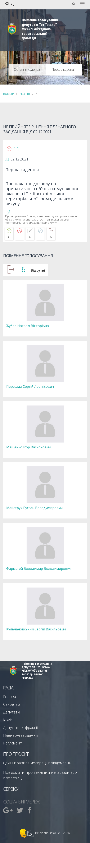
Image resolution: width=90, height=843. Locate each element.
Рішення (25, 94)
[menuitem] (8, 810)
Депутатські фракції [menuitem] (20, 727)
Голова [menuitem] (9, 696)
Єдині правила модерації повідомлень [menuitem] (37, 762)
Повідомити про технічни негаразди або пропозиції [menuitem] (40, 775)
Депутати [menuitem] (11, 712)
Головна (8, 94)
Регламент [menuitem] (12, 742)
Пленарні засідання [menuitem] (20, 735)
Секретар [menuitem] (11, 704)
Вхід (9, 3)
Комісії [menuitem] (8, 719)
